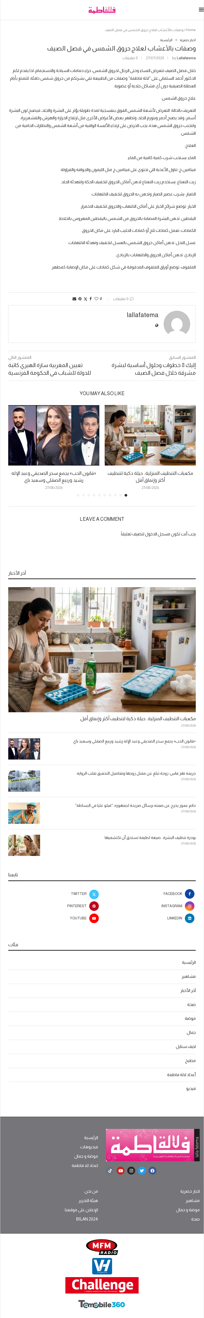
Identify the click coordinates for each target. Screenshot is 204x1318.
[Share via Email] (74, 299)
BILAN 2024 (87, 1219)
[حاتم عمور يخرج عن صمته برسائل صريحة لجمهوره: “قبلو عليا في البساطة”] (24, 813)
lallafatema (186, 58)
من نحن (91, 1191)
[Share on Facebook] (91, 299)
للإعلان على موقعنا (81, 1210)
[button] (15, 450)
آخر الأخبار (188, 990)
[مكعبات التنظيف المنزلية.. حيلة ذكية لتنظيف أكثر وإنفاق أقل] (150, 435)
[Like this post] (96, 299)
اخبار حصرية (190, 1191)
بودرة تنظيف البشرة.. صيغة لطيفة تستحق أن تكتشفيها (150, 837)
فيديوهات (89, 1147)
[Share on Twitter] (85, 299)
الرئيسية (189, 962)
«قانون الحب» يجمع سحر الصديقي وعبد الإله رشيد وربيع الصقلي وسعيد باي (134, 741)
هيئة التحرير (88, 1200)
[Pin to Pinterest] (80, 299)
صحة (191, 1004)
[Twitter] (142, 1171)
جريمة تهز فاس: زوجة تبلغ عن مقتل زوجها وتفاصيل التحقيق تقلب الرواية (136, 773)
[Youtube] (121, 1171)
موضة (190, 1018)
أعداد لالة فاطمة (181, 1074)
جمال (191, 1032)
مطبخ (190, 1060)
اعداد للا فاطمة (85, 1165)
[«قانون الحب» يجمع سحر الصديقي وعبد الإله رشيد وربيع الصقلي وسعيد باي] (53, 435)
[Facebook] (152, 1171)
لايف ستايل (186, 1046)
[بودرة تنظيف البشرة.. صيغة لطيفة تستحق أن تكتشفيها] (24, 845)
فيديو (191, 1088)
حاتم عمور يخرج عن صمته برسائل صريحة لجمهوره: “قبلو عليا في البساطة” (135, 805)
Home (191, 30)
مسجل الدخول (157, 534)
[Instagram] (131, 1171)
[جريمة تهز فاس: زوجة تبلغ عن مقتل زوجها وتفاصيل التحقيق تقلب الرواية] (24, 781)
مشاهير (189, 976)
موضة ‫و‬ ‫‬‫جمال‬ (86, 1156)
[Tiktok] (110, 1171)
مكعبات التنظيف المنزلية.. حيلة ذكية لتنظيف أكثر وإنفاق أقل (138, 718)
